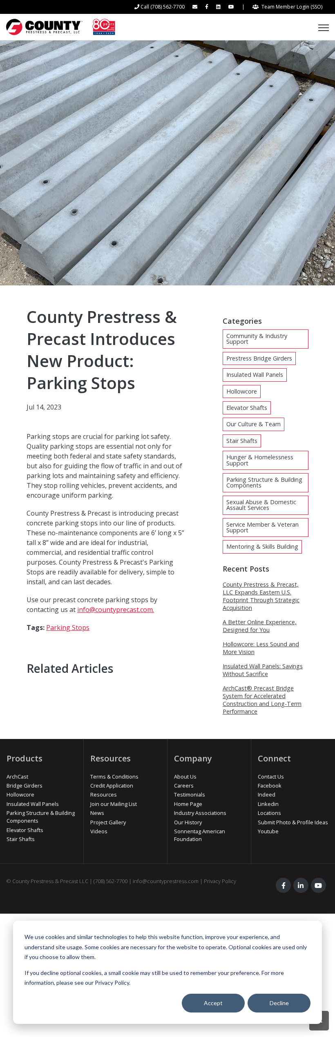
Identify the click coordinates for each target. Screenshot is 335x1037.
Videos (98, 831)
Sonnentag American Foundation (199, 835)
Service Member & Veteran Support (262, 527)
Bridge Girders (24, 785)
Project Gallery (108, 822)
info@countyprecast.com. (115, 609)
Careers (184, 785)
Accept (213, 1002)
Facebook (269, 785)
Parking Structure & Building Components (264, 482)
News (97, 813)
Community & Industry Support (256, 338)
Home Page (188, 804)
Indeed (266, 794)
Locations (269, 813)
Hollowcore (241, 391)
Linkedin (268, 804)
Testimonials (189, 794)
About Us (185, 776)
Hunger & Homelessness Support (259, 460)
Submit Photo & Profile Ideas (293, 822)
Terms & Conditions (114, 776)
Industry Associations (200, 813)
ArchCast (17, 776)
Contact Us (271, 776)
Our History (188, 822)
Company (193, 758)
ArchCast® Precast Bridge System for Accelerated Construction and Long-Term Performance (262, 699)
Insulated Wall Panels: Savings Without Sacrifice (263, 670)
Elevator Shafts (246, 408)
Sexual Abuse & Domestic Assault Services (261, 505)
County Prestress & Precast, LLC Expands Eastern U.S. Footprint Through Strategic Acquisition (261, 596)
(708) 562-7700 (110, 881)
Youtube (268, 831)
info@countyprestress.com (166, 881)
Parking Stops (67, 627)
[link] (60, 26)
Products (24, 758)
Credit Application (111, 785)
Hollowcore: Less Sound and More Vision (261, 648)
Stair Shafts (241, 441)
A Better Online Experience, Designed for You (260, 626)
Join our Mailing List (113, 804)
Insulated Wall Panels (254, 374)
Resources (110, 758)
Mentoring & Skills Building (262, 546)
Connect (274, 758)
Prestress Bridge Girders (259, 358)
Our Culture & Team (253, 424)
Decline (279, 1002)
